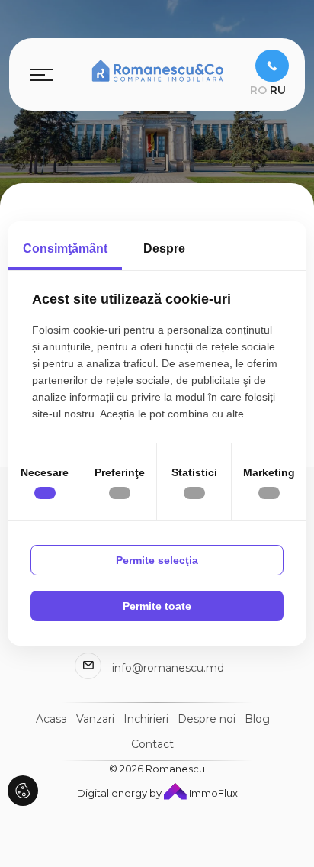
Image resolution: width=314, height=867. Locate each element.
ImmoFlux (212, 793)
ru (278, 90)
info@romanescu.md (168, 668)
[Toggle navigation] (41, 74)
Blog (257, 719)
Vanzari (95, 719)
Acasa (51, 719)
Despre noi (207, 719)
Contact (152, 744)
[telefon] (272, 66)
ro (258, 90)
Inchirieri (145, 719)
